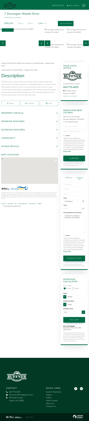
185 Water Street (16, 399)
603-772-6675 (59, 5)
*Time (65, 205)
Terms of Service (78, 265)
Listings (10, 204)
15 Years (76, 288)
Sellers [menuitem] (49, 398)
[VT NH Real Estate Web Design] (78, 417)
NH (15, 204)
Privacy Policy (67, 151)
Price (65, 293)
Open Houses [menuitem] (52, 401)
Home (3, 204)
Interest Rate (68, 309)
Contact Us (66, 96)
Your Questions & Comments (72, 212)
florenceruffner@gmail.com (21, 395)
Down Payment (68, 301)
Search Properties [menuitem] (53, 392)
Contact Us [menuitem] (51, 406)
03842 (39, 204)
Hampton (32, 204)
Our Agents (73, 96)
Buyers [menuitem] (49, 395)
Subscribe (74, 158)
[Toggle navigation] (84, 5)
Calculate (74, 320)
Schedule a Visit (79, 178)
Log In (70, 5)
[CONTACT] (66, 23)
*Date (65, 198)
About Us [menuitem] (50, 403)
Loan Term (67, 285)
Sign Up (76, 5)
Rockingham (22, 204)
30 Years (68, 288)
